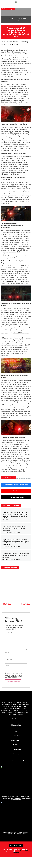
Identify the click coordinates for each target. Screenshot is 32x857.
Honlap (7, 665)
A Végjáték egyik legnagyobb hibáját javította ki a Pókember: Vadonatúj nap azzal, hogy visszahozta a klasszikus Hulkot (16, 798)
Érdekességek (8, 9)
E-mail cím (9, 659)
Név (7, 652)
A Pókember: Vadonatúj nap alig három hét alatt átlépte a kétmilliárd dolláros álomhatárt (15, 555)
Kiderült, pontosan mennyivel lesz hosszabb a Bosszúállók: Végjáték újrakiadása (13, 528)
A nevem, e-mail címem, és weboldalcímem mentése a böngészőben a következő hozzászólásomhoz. (13, 675)
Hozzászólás (9, 632)
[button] (4, 3)
